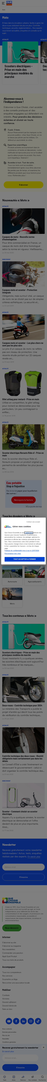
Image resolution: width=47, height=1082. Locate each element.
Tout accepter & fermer (24, 559)
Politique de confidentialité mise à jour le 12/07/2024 (22, 551)
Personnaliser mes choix (13, 553)
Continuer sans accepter (33, 522)
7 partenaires (28, 533)
